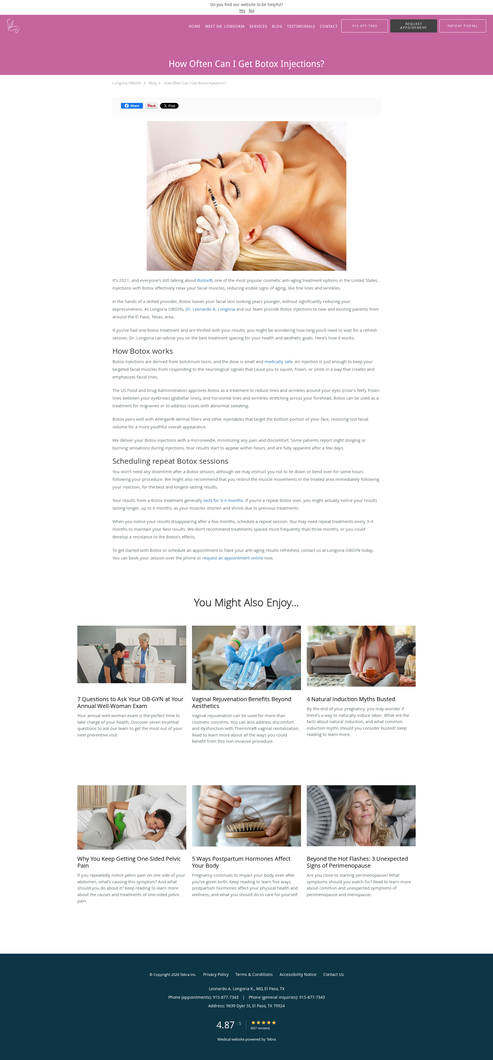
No (251, 10)
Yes (242, 10)
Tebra (271, 1039)
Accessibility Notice (298, 974)
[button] (413, 25)
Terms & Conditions (254, 974)
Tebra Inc (187, 974)
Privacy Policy (216, 974)
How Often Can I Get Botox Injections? (195, 83)
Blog (152, 83)
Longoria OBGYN (126, 83)
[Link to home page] (16, 25)
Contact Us (333, 974)
